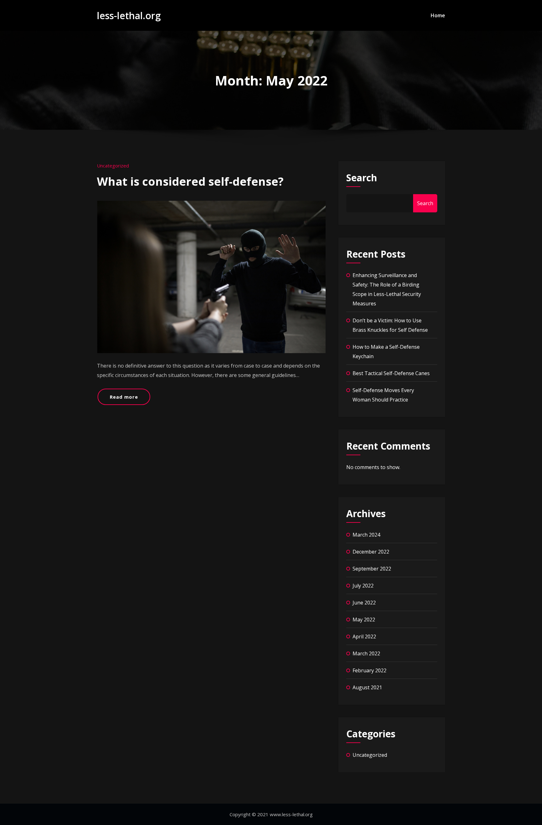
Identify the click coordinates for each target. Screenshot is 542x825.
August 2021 (367, 687)
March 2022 (366, 653)
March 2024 (366, 534)
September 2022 (372, 568)
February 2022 (369, 670)
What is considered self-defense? (190, 181)
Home (438, 15)
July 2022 (363, 585)
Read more (124, 397)
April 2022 (364, 636)
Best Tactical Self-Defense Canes (392, 373)
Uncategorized (113, 165)
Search (361, 177)
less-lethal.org (129, 15)
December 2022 (371, 551)
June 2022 (364, 602)
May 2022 (364, 619)
